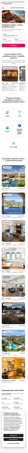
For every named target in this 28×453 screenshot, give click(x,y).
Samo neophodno (13, 439)
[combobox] (13, 36)
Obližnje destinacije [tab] (6, 393)
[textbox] (7, 41)
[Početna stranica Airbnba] (3, 7)
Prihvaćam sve (13, 435)
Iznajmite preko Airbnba (17, 8)
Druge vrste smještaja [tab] (19, 393)
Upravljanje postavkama (13, 443)
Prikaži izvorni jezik (7, 3)
